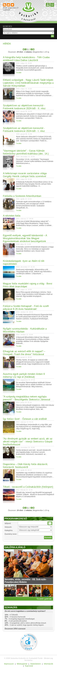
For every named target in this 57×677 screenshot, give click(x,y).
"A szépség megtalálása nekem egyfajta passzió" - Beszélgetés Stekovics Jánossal (26, 398)
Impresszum (9, 664)
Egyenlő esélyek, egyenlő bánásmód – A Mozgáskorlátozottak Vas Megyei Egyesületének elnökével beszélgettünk (25, 238)
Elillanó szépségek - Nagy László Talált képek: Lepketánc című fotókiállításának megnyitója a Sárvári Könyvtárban (28, 83)
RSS (5, 5)
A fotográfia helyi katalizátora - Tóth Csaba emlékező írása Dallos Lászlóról (26, 59)
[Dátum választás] (50, 523)
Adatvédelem (35, 664)
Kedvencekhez (12, 5)
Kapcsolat (29, 666)
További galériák (44, 599)
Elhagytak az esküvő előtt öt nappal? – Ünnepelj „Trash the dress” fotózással (24, 353)
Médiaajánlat (22, 664)
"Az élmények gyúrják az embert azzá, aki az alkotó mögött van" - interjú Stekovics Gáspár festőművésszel (28, 441)
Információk (48, 664)
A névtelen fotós (11, 215)
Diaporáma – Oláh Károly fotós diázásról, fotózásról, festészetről (25, 466)
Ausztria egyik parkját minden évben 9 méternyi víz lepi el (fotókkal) (24, 375)
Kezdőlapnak (9, 5)
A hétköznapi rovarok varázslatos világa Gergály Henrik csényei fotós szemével (25, 175)
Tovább (18, 72)
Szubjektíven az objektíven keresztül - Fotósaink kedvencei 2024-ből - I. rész (24, 129)
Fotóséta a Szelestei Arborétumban (22, 196)
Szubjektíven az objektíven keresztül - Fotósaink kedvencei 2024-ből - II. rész (24, 107)
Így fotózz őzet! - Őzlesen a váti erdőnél (25, 419)
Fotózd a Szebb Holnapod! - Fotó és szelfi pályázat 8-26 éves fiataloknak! (26, 307)
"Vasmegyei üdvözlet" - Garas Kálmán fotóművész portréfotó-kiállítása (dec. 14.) (26, 152)
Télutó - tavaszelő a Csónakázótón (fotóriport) (28, 486)
